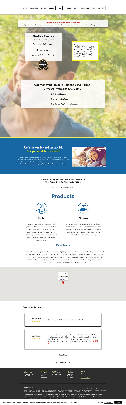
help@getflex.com (96, 25)
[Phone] (34, 44)
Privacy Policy (73, 402)
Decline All (109, 402)
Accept (118, 402)
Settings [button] (100, 402)
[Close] (124, 402)
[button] (43, 8)
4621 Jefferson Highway (43, 39)
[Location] (37, 50)
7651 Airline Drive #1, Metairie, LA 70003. (63, 182)
